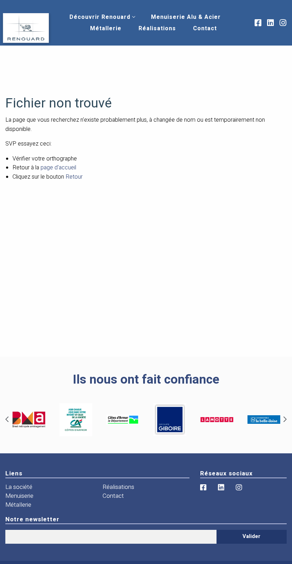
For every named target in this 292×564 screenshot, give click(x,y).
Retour (74, 177)
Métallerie (105, 28)
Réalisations (157, 28)
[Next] (285, 419)
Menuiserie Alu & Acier (186, 17)
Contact (205, 28)
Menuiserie (19, 496)
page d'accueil (58, 167)
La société (18, 487)
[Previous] (7, 419)
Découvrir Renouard (99, 17)
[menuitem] (99, 17)
